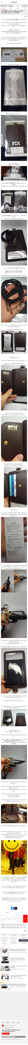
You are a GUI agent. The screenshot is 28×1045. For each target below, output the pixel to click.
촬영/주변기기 (14, 938)
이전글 (14, 927)
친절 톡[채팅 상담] (5, 1033)
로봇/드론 (14, 940)
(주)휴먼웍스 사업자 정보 (9, 1025)
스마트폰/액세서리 (23, 938)
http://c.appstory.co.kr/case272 (15, 901)
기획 (5, 945)
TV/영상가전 (23, 940)
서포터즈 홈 (3, 6)
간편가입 (8, 1022)
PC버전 (18, 1022)
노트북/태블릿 (23, 942)
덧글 (7, 912)
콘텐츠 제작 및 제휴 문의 (20, 1036)
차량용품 (23, 935)
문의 (10, 8)
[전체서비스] (1, 2)
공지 (18, 8)
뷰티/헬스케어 (14, 942)
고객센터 (13, 1022)
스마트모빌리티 (4, 940)
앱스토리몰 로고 (3, 1026)
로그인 (3, 1022)
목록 (26, 16)
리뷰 (4, 8)
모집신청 (10, 6)
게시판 (17, 6)
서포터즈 (14, 2)
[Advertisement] (14, 1006)
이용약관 (12, 1036)
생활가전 (5, 942)
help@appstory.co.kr (9, 1027)
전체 (5, 935)
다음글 (13, 924)
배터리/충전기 (4, 938)
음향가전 (14, 935)
